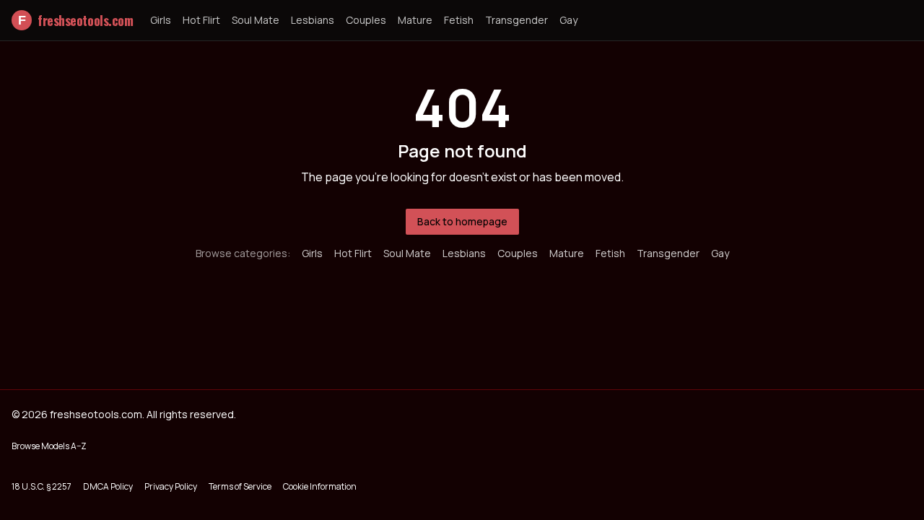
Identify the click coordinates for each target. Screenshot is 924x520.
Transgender (516, 20)
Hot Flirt (201, 20)
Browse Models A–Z (49, 446)
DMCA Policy (108, 486)
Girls (160, 20)
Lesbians (312, 20)
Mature (415, 20)
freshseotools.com (75, 20)
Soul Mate (255, 20)
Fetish (459, 20)
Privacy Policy (170, 486)
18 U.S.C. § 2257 (41, 486)
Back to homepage (462, 221)
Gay (568, 20)
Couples (366, 20)
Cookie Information (320, 486)
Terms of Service (240, 486)
